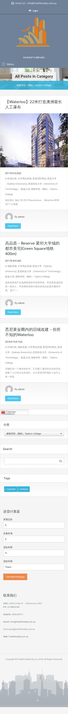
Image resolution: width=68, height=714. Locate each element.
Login (35, 10)
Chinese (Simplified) (8, 412)
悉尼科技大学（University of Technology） (39, 271)
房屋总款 (8, 519)
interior (24, 489)
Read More (13, 226)
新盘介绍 (25, 189)
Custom (11, 489)
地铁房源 (12, 266)
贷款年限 (8, 561)
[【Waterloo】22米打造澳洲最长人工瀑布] (34, 140)
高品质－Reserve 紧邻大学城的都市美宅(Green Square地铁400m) (32, 248)
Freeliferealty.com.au (18, 636)
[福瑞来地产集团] (34, 36)
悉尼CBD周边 (39, 178)
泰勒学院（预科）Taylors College (32, 276)
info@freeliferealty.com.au (42, 3)
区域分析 (12, 178)
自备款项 (8, 533)
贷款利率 (8, 547)
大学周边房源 (25, 178)
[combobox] (34, 433)
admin (21, 216)
